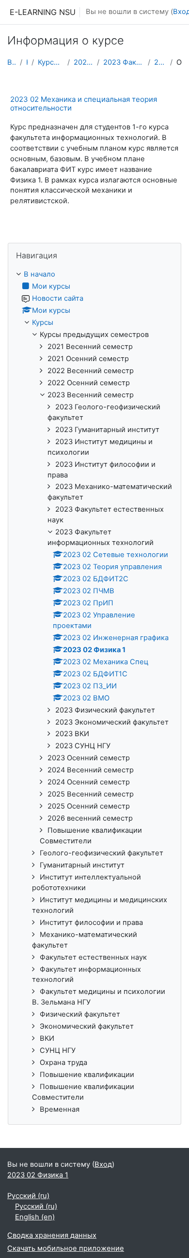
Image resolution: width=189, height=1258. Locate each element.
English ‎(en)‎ (35, 1217)
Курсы (27, 62)
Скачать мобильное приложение (65, 1248)
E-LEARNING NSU (43, 12)
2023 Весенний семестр (83, 62)
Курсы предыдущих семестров (50, 62)
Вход (103, 1164)
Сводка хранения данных (51, 1235)
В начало (11, 62)
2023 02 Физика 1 (160, 62)
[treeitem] (94, 692)
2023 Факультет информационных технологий (123, 62)
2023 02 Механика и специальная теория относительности (83, 103)
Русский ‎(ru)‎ (28, 1195)
